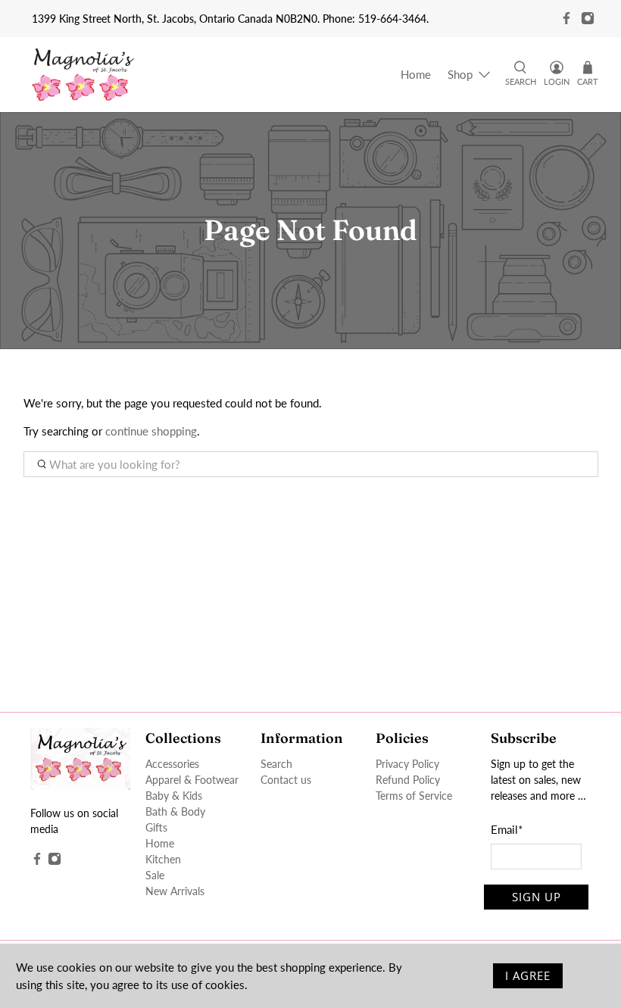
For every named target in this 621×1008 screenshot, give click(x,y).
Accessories (172, 763)
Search (276, 763)
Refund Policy (408, 779)
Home (416, 74)
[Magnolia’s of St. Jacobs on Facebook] (566, 18)
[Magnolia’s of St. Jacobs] (83, 74)
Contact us (286, 779)
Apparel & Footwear (192, 779)
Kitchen (163, 859)
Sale (154, 875)
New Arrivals (174, 891)
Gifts (156, 827)
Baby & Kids (173, 795)
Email (507, 829)
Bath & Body (175, 811)
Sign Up (536, 896)
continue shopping (151, 431)
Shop (460, 74)
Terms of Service (414, 795)
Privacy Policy (407, 763)
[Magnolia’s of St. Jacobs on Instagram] (587, 18)
